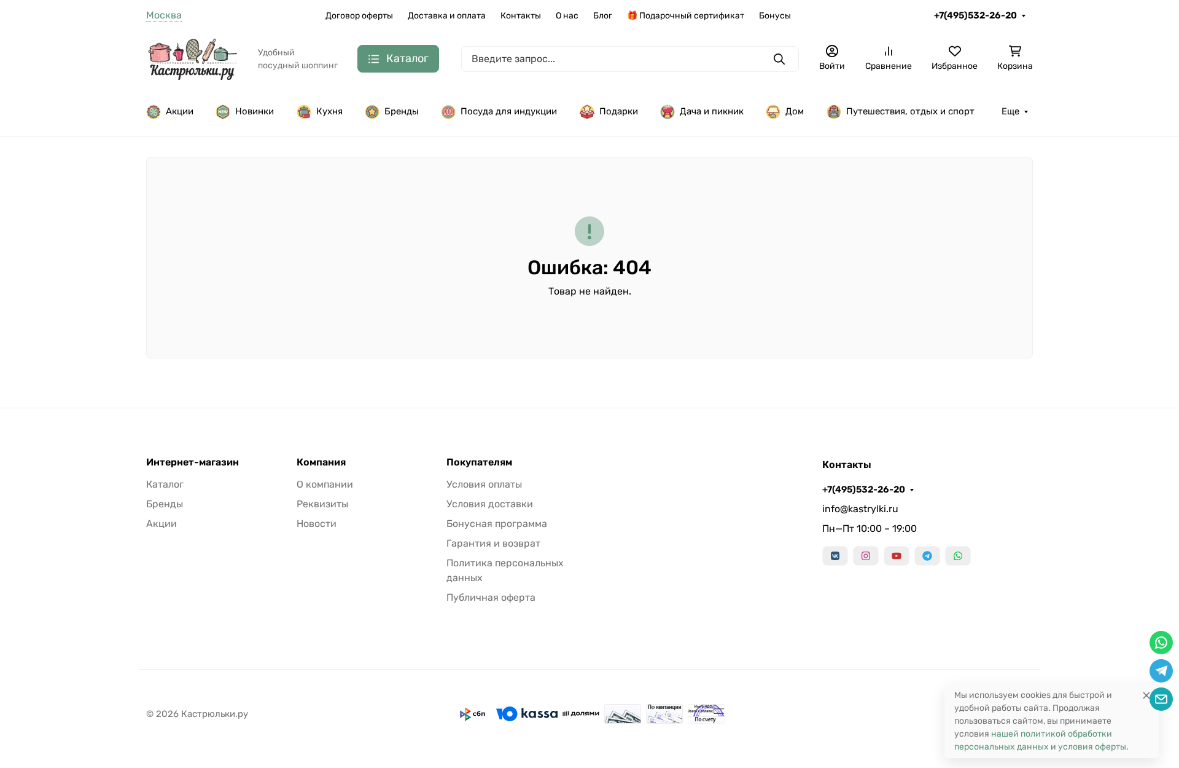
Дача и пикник (712, 111)
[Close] (1146, 695)
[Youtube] (896, 556)
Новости (317, 523)
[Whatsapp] (958, 556)
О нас (567, 15)
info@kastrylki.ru (860, 509)
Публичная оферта (490, 597)
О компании (325, 484)
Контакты (520, 15)
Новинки (254, 111)
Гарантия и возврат (493, 543)
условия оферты (1092, 747)
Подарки (618, 111)
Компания (321, 462)
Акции (179, 111)
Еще (1010, 111)
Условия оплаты (484, 484)
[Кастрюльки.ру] (192, 58)
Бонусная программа (496, 523)
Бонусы (775, 15)
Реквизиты (322, 504)
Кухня (329, 111)
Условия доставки (489, 504)
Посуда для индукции (509, 111)
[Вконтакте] (835, 556)
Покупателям (479, 462)
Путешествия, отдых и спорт (910, 111)
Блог (602, 15)
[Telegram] (927, 556)
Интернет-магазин (192, 462)
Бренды (401, 111)
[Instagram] (866, 556)
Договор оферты (359, 15)
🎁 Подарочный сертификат (685, 15)
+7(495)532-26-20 (975, 15)
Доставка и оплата (447, 15)
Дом (794, 111)
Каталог (165, 484)
